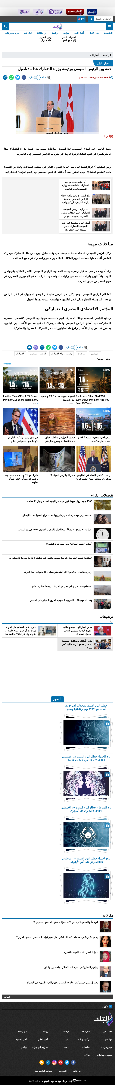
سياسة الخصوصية (43, 1070)
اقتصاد (66, 1047)
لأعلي (105, 1006)
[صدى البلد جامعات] (55, 12)
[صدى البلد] (57, 26)
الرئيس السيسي (38, 353)
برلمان (24, 1047)
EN (83, 19)
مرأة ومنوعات (12, 33)
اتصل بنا (62, 1070)
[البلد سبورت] (75, 12)
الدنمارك (20, 353)
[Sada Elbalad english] (24, 12)
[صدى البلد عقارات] (38, 12)
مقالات (87, 1055)
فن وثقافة (42, 33)
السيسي (95, 353)
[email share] (5, 77)
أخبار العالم (43, 1039)
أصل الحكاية (21, 1039)
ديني (67, 1039)
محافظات (86, 1047)
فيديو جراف (106, 1047)
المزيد (7, 997)
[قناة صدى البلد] (92, 12)
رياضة (55, 33)
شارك (31, 77)
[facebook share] (24, 77)
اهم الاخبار (94, 33)
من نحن (77, 1070)
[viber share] (35, 347)
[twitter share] (17, 77)
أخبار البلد (79, 33)
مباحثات (81, 353)
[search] (5, 26)
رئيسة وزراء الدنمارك (61, 353)
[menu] (109, 26)
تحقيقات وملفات (104, 1055)
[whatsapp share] (11, 77)
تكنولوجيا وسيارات (40, 1047)
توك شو (28, 33)
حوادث (66, 33)
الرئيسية (108, 33)
